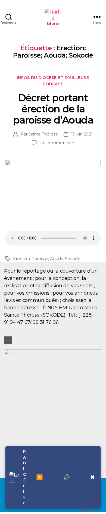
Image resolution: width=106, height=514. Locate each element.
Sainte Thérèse (43, 134)
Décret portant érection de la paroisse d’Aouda (53, 109)
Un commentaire (56, 142)
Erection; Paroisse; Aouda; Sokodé (46, 258)
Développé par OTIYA (87, 510)
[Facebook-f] (8, 340)
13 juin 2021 (82, 134)
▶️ (39, 477)
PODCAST (53, 84)
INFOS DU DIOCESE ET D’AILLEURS (53, 77)
